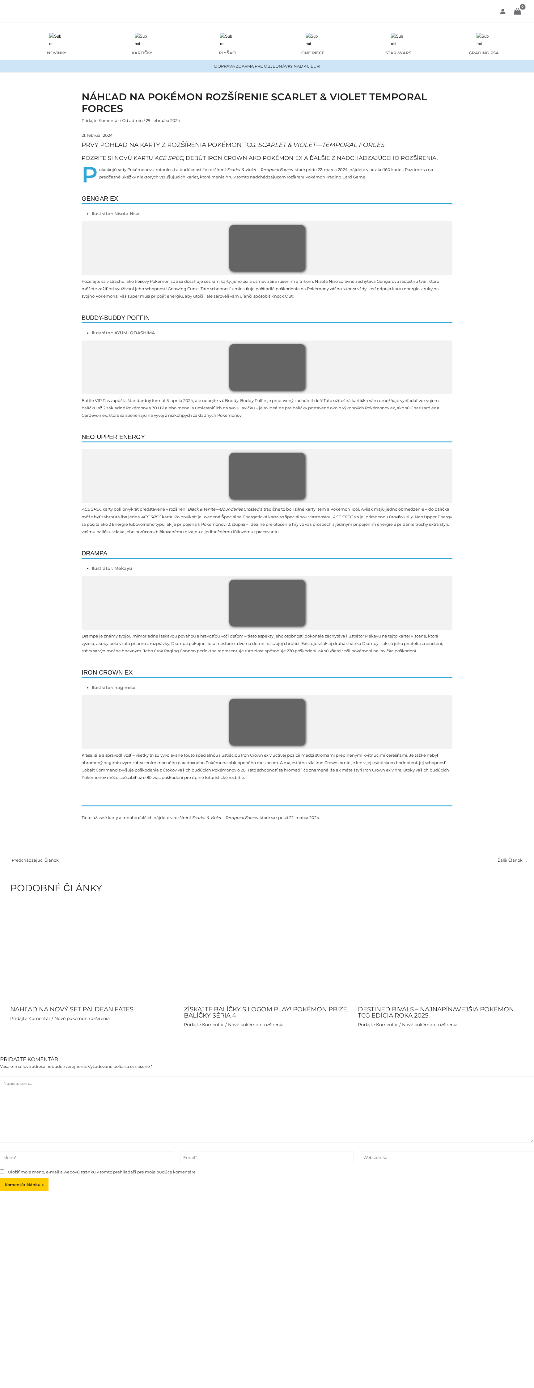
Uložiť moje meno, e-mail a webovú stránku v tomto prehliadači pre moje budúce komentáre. (102, 1171)
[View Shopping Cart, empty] (517, 12)
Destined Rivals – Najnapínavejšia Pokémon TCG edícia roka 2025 (436, 1012)
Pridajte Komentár (100, 120)
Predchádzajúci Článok (33, 860)
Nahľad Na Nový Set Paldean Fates (72, 1009)
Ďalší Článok (513, 860)
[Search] (336, 11)
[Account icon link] (503, 11)
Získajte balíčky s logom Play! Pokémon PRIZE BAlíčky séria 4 (265, 1012)
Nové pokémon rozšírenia (82, 1018)
